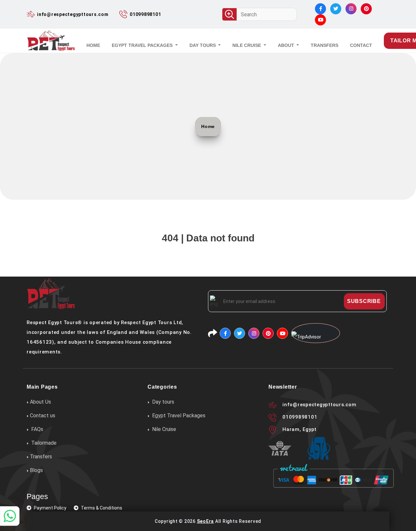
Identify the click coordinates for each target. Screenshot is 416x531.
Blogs (36, 470)
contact (361, 45)
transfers (324, 45)
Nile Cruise (247, 45)
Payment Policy (50, 507)
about (286, 45)
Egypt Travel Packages (143, 45)
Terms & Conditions (101, 507)
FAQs (36, 429)
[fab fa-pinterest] (366, 8)
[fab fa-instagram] (351, 8)
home (93, 45)
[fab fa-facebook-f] (320, 8)
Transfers (41, 456)
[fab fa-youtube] (320, 19)
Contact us (42, 415)
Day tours (203, 45)
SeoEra (205, 521)
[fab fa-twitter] (335, 8)
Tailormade (43, 443)
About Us (40, 402)
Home (208, 126)
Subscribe (364, 301)
